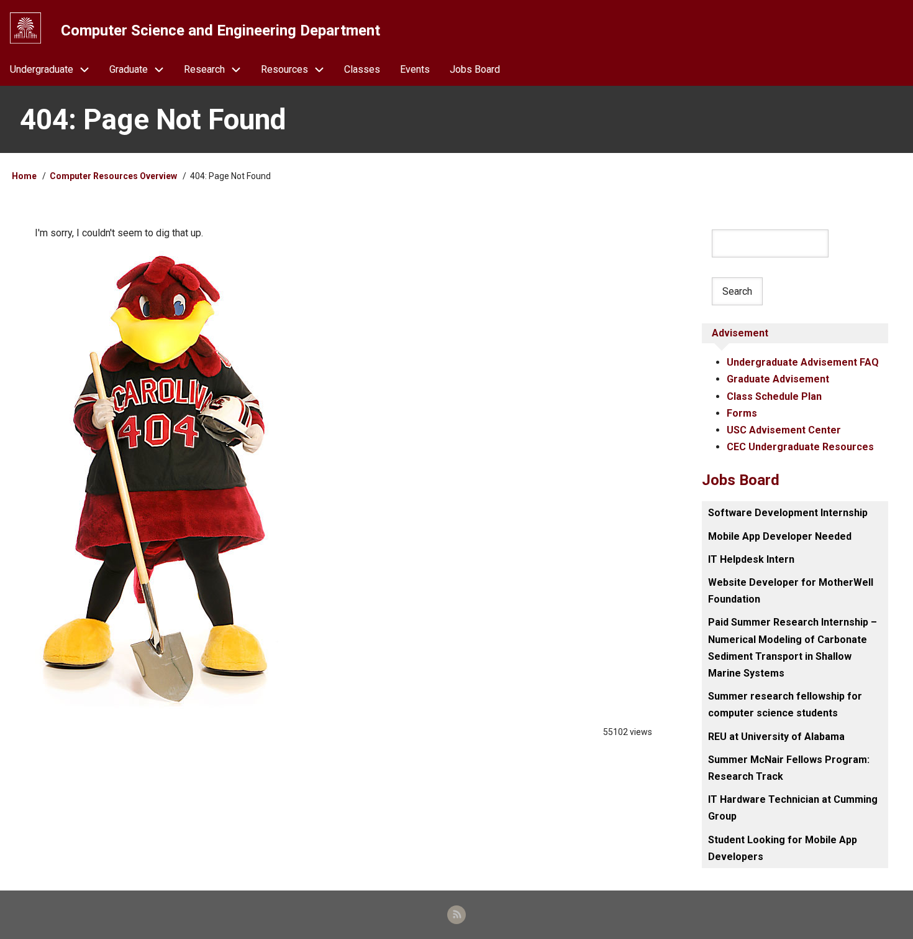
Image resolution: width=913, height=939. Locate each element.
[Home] (25, 27)
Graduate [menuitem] (128, 69)
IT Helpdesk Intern (751, 559)
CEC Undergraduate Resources (800, 447)
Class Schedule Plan (774, 396)
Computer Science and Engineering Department (220, 30)
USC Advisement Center (784, 430)
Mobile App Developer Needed (780, 536)
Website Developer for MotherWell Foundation (790, 590)
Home (24, 176)
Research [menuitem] (204, 69)
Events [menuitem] (415, 69)
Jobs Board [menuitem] (475, 69)
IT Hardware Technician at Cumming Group (793, 807)
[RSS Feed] (456, 914)
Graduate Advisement (778, 379)
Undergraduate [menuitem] (41, 69)
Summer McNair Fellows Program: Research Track (789, 768)
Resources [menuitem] (284, 69)
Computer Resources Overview (113, 176)
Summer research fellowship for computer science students (785, 704)
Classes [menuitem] (362, 69)
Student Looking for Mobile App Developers (782, 848)
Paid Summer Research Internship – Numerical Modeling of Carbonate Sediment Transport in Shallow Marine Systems (792, 647)
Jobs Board (740, 480)
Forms (742, 413)
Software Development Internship (788, 513)
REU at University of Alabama (776, 736)
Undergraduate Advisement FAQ (803, 362)
